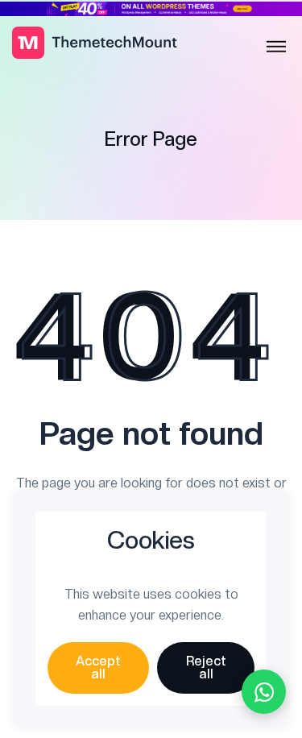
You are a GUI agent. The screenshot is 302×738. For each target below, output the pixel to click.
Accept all (98, 667)
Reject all (206, 667)
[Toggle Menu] (276, 46)
